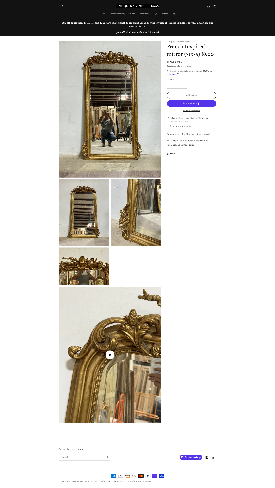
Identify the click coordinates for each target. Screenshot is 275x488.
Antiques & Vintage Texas (74, 481)
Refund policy (106, 481)
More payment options (191, 110)
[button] (62, 6)
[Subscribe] (107, 457)
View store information (180, 126)
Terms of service (133, 481)
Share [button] (172, 153)
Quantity (170, 79)
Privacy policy (119, 481)
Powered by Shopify (91, 481)
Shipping (170, 66)
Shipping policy (148, 481)
